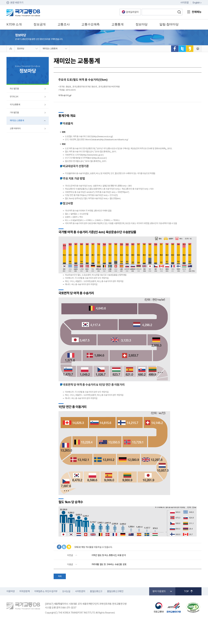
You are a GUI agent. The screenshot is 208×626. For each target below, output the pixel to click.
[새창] (174, 48)
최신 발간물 (14, 88)
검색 (179, 12)
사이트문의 (80, 591)
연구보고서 (14, 96)
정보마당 (20, 48)
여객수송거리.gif (64, 95)
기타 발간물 (14, 112)
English (196, 2)
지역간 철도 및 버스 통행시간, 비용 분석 (108, 555)
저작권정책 (24, 591)
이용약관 (10, 591)
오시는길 (66, 591)
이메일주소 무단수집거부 (45, 591)
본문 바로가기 (16, 2)
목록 (59, 576)
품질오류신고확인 (115, 591)
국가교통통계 (15, 104)
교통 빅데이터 (15, 128)
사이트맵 (184, 2)
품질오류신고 (96, 591)
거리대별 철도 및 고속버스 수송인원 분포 (108, 564)
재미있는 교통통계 (50, 48)
